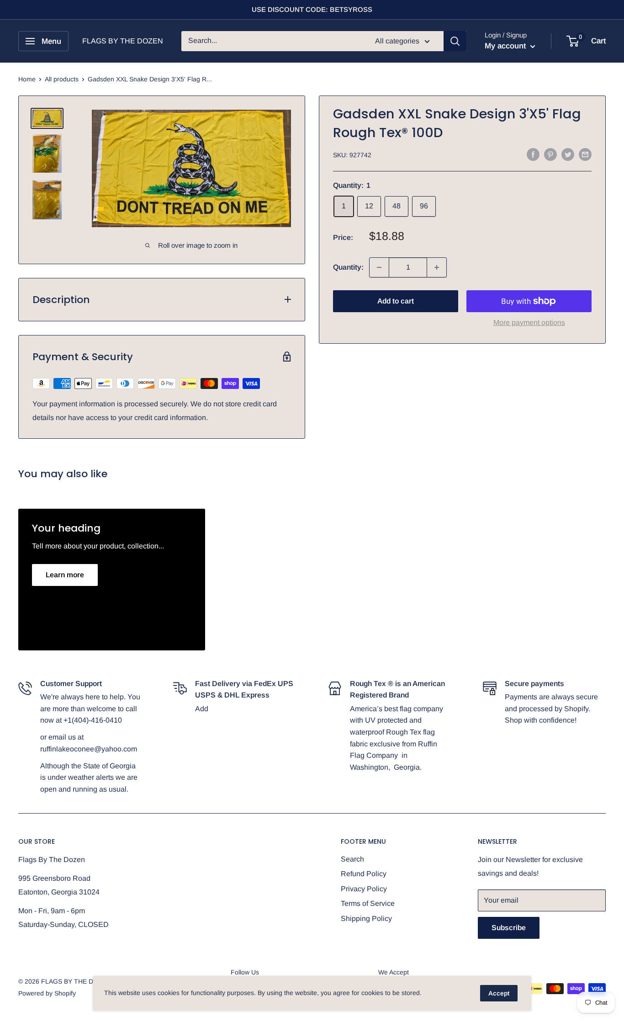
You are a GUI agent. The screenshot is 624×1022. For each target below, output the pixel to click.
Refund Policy (363, 874)
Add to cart (395, 301)
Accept (498, 993)
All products (62, 79)
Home (27, 79)
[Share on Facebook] (533, 154)
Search (352, 859)
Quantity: (348, 267)
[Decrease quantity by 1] (379, 267)
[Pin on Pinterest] (550, 154)
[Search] (455, 41)
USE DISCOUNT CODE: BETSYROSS (312, 9)
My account (506, 46)
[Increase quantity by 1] (436, 267)
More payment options (529, 322)
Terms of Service (368, 903)
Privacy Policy (364, 889)
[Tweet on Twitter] (567, 154)
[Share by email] (585, 154)
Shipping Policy (366, 918)
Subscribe (509, 928)
